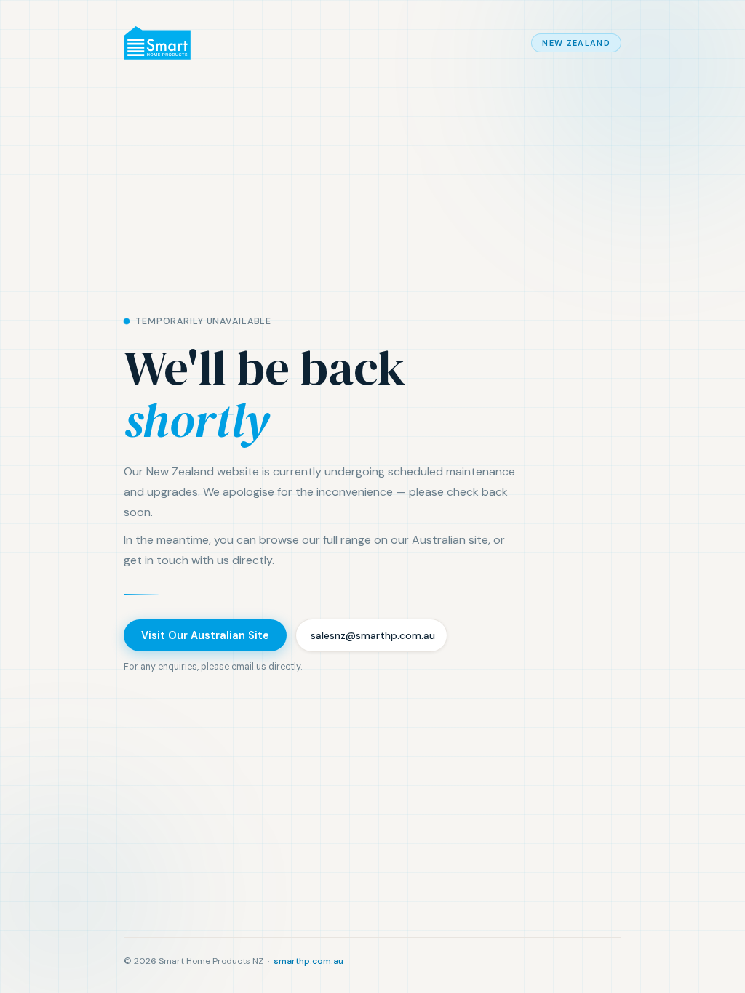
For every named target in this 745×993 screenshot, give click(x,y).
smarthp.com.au (308, 961)
